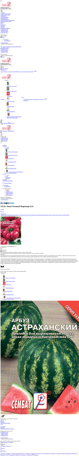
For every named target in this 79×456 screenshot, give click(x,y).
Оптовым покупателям (5, 423)
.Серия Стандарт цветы (15, 215)
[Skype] (11, 203)
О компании (3, 426)
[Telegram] (13, 203)
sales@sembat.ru (4, 42)
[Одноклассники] (3, 203)
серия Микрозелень (40, 215)
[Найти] (1, 11)
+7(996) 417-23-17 (4, 32)
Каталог (7, 148)
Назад (8, 147)
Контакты (2, 422)
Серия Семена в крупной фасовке (62, 215)
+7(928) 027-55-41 (4, 29)
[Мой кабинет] (1, 121)
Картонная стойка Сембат (49, 215)
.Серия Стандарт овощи (5, 215)
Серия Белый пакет (24, 215)
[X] (6, 203)
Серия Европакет (32, 215)
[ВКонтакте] (1, 203)
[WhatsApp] (10, 203)
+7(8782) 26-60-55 (4, 31)
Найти (2, 444)
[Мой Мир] (4, 203)
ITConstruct (10, 442)
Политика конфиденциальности (7, 428)
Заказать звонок (8, 195)
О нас (6, 176)
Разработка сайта (4, 442)
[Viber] (8, 203)
